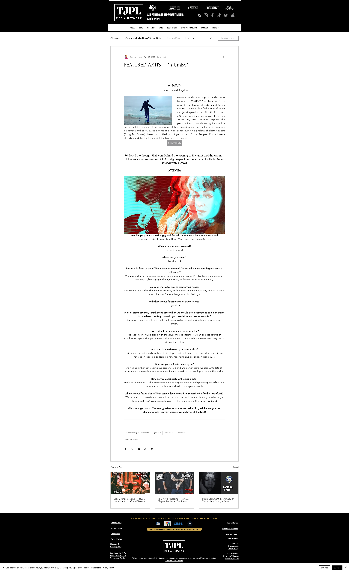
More (188, 38)
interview (169, 432)
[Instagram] (205, 15)
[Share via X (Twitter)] (132, 448)
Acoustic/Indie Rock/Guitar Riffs (143, 38)
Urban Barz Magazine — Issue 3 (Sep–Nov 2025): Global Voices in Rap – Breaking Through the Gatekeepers (130, 500)
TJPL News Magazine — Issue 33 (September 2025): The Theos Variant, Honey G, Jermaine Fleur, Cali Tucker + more (174, 500)
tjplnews (157, 432)
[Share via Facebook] (125, 448)
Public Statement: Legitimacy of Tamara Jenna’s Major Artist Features (218, 500)
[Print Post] (152, 448)
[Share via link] (145, 448)
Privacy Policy (108, 567)
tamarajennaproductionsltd (137, 432)
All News (115, 38)
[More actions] (223, 56)
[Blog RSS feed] (199, 16)
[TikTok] (219, 15)
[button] (233, 15)
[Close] (345, 567)
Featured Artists (132, 439)
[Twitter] (225, 15)
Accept (337, 567)
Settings (324, 567)
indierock (182, 432)
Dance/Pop (173, 38)
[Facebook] (212, 15)
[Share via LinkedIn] (138, 448)
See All (236, 467)
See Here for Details (174, 560)
